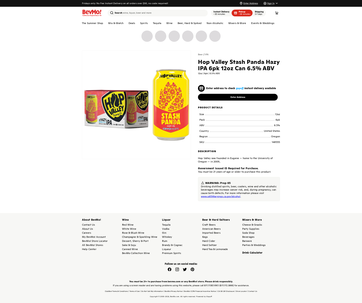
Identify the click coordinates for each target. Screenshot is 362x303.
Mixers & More (237, 23)
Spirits (144, 23)
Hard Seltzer (209, 245)
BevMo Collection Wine (136, 253)
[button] (270, 3)
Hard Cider (208, 241)
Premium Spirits (171, 253)
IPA (207, 54)
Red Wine (127, 224)
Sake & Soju (129, 245)
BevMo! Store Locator (95, 241)
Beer (200, 54)
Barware (247, 241)
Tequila (157, 23)
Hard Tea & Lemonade (215, 249)
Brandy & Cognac (172, 245)
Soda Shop (248, 232)
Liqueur (166, 249)
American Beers (211, 228)
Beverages (248, 236)
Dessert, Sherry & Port (135, 241)
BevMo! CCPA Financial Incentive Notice (199, 291)
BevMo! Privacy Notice (173, 291)
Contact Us (88, 224)
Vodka (165, 228)
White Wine (129, 228)
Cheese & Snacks (252, 224)
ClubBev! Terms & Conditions (116, 291)
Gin (164, 232)
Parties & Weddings (254, 245)
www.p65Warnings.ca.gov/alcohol (220, 196)
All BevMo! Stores (92, 245)
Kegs (205, 236)
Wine (169, 23)
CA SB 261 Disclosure (225, 291)
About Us (87, 228)
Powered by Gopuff (204, 296)
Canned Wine (130, 249)
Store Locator (241, 291)
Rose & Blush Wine (133, 232)
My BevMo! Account (94, 236)
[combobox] (158, 13)
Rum (164, 241)
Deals (132, 23)
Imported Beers (211, 232)
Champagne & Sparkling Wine (139, 236)
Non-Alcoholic (215, 23)
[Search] (111, 13)
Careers (86, 232)
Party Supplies (250, 228)
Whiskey (167, 236)
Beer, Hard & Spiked (190, 23)
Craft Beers (209, 224)
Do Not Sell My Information (151, 291)
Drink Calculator (252, 252)
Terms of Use (134, 291)
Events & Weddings (262, 23)
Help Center (89, 249)
